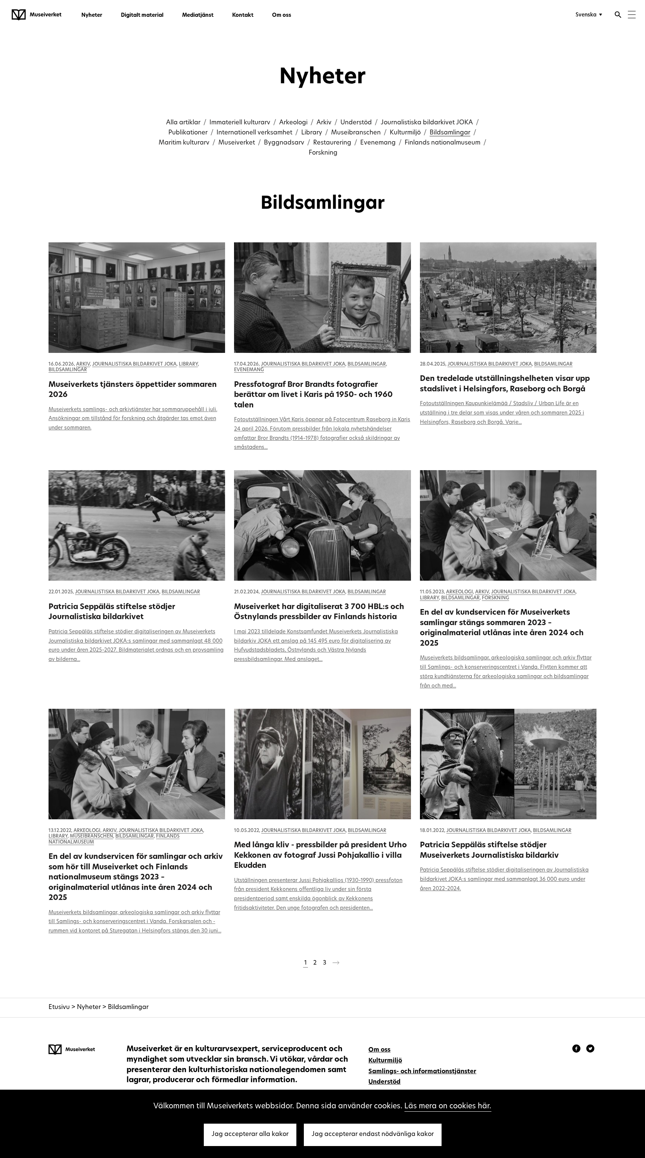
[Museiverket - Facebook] (577, 1049)
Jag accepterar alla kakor (250, 1134)
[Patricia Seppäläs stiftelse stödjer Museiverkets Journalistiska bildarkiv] (508, 764)
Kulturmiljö (405, 133)
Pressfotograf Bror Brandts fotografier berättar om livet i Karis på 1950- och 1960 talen (313, 395)
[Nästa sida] (335, 964)
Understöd (356, 123)
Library (311, 133)
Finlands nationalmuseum (442, 143)
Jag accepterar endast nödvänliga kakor (373, 1134)
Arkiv (324, 123)
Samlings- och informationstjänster (422, 1072)
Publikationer (188, 133)
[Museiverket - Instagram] (590, 1049)
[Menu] (632, 15)
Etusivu (59, 1007)
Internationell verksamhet (254, 133)
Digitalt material (142, 15)
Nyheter (91, 15)
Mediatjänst (198, 15)
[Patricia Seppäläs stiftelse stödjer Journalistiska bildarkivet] (137, 525)
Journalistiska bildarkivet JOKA (427, 123)
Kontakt (242, 15)
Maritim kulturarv (184, 143)
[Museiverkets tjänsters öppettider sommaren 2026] (137, 297)
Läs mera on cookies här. (447, 1106)
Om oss (281, 15)
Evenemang (378, 143)
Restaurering (332, 143)
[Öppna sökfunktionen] (618, 15)
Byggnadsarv (284, 143)
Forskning (323, 153)
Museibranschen (356, 133)
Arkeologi (293, 123)
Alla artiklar (183, 123)
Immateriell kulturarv (239, 123)
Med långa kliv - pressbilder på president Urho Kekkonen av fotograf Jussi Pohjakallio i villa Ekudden (320, 856)
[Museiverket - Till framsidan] (36, 15)
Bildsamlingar (450, 133)
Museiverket (236, 143)
